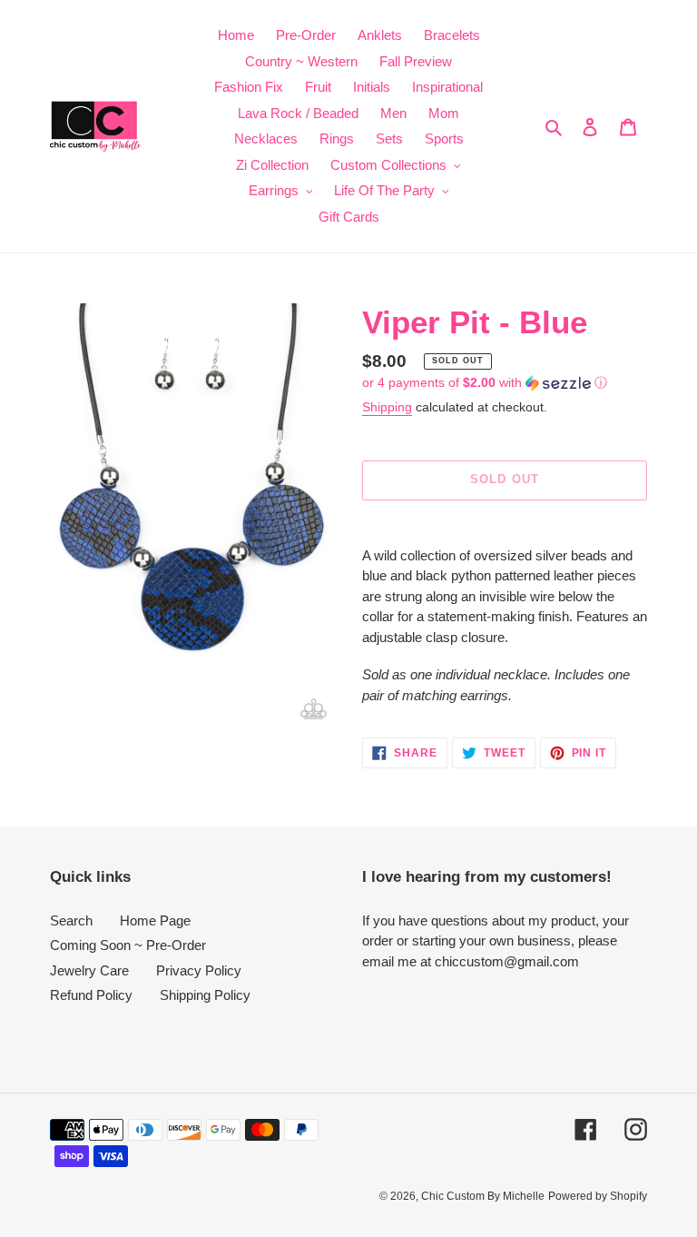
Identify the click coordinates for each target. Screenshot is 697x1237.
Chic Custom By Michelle (483, 1196)
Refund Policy (91, 995)
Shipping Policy (205, 995)
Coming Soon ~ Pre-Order (128, 945)
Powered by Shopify (597, 1196)
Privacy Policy (198, 970)
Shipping (387, 407)
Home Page (155, 920)
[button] (484, 382)
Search (71, 920)
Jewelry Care (89, 970)
